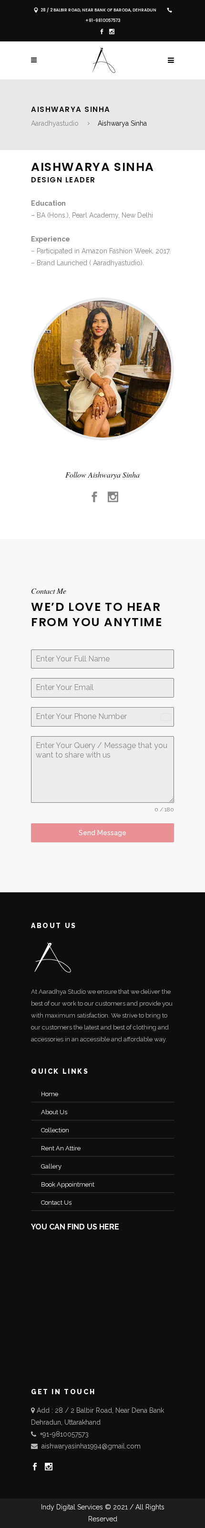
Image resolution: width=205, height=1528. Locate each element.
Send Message (102, 833)
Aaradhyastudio (55, 123)
